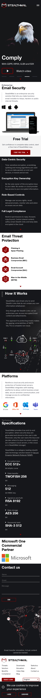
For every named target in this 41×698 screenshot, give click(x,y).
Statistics (34, 665)
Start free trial (19, 152)
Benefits (5, 671)
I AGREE (9, 694)
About (33, 668)
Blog (18, 674)
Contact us (35, 671)
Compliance (6, 674)
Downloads (20, 665)
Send (8, 600)
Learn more (25, 694)
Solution (5, 668)
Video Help (20, 671)
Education (20, 668)
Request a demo (8, 680)
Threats (5, 665)
